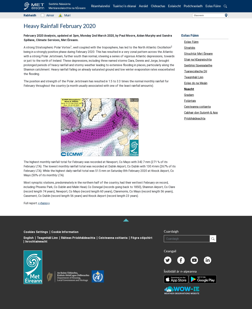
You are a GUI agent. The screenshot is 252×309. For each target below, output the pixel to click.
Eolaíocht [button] (174, 6)
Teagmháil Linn (47, 238)
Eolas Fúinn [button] (213, 6)
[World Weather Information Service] (98, 277)
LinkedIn (207, 260)
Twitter (167, 260)
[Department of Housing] (69, 277)
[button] (225, 6)
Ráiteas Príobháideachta (78, 238)
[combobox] (210, 15)
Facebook (181, 260)
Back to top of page (126, 220)
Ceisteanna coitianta (113, 238)
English (29, 238)
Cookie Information (64, 232)
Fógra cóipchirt (141, 238)
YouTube (194, 260)
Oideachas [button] (158, 6)
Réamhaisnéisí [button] (100, 6)
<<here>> (44, 203)
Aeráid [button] (143, 6)
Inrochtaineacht (36, 241)
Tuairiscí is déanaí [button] (124, 6)
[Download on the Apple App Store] (176, 279)
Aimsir (48, 15)
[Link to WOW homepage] (182, 290)
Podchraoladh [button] (193, 6)
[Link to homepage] (35, 267)
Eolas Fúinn (190, 35)
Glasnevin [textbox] (199, 15)
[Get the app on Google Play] (203, 279)
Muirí (65, 15)
